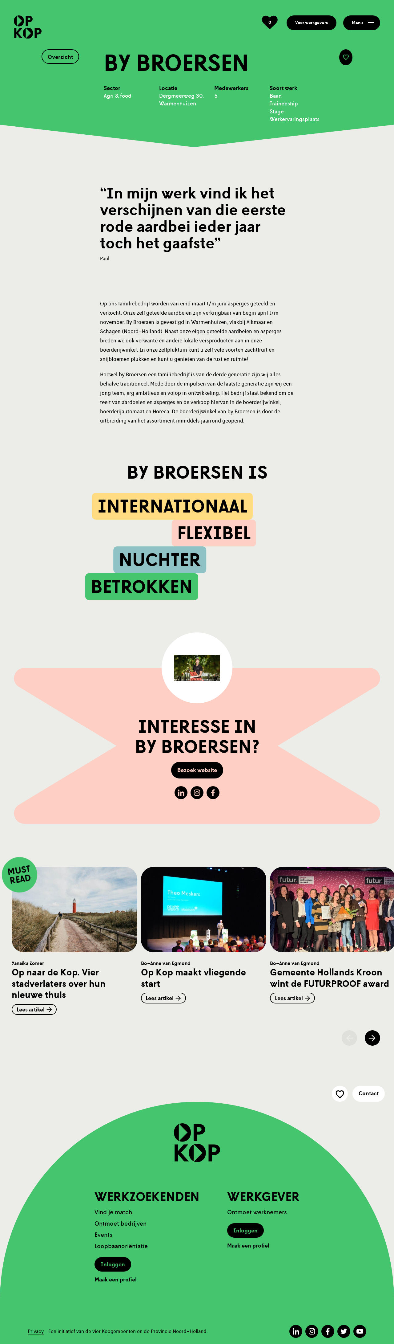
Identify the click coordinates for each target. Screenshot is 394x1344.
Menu (357, 23)
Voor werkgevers (311, 22)
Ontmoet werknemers (257, 1212)
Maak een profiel (115, 1279)
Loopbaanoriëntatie (121, 1246)
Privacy (36, 1331)
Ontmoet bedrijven (120, 1223)
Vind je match (113, 1212)
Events (103, 1234)
